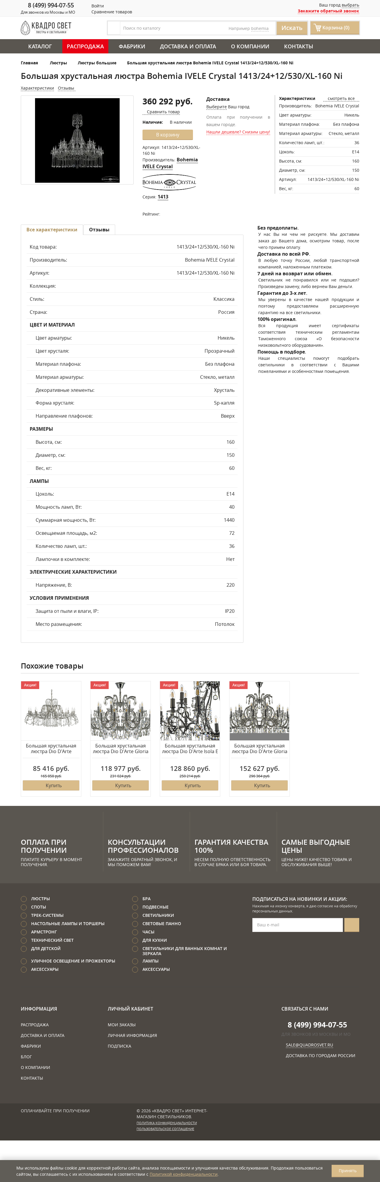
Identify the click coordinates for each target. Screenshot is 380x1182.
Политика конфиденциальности (167, 1123)
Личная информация (132, 1035)
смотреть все (341, 98)
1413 (163, 196)
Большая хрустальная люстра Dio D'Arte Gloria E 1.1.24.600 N (120, 749)
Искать (292, 28)
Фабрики (132, 46)
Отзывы (66, 88)
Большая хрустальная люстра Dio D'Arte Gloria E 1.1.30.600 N (259, 749)
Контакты (298, 46)
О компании (250, 46)
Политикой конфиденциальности (184, 1174)
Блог (26, 1056)
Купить (54, 785)
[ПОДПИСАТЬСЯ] (351, 925)
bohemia (260, 28)
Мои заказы (122, 1024)
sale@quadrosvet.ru (309, 1045)
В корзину (167, 134)
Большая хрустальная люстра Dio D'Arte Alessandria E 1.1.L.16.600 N (51, 749)
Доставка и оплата (188, 46)
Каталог (40, 46)
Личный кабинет (130, 1009)
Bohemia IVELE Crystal (170, 163)
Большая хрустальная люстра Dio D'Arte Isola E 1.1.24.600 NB (190, 749)
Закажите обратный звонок (328, 11)
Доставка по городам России (320, 1055)
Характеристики (37, 88)
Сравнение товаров (111, 12)
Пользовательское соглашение (165, 1129)
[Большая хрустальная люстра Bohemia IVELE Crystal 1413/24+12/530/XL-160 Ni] (77, 140)
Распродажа (85, 46)
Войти (97, 6)
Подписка (119, 1046)
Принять (348, 1170)
